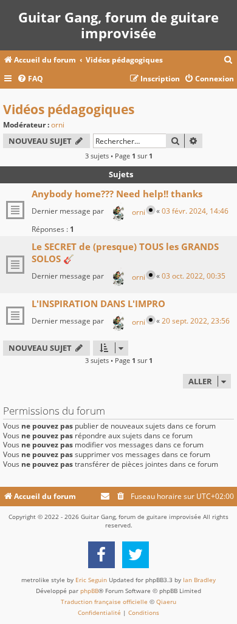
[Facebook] (101, 554)
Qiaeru (166, 601)
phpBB (89, 590)
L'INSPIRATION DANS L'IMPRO (98, 303)
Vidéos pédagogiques (68, 109)
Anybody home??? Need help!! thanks (117, 194)
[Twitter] (135, 554)
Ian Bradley (199, 579)
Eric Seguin (91, 579)
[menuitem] (228, 60)
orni (57, 125)
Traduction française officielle (104, 601)
